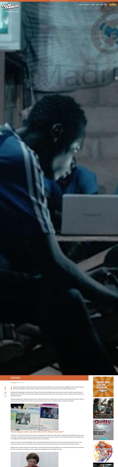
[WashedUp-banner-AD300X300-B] (103, 463)
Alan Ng (14, 382)
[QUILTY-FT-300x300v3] (103, 420)
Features (93, 4)
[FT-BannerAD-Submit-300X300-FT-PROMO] (103, 377)
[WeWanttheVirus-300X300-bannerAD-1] (103, 398)
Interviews (86, 4)
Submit (105, 4)
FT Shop (112, 4)
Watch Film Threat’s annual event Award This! (59, 0)
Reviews (81, 4)
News (97, 4)
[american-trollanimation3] (103, 441)
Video (101, 4)
